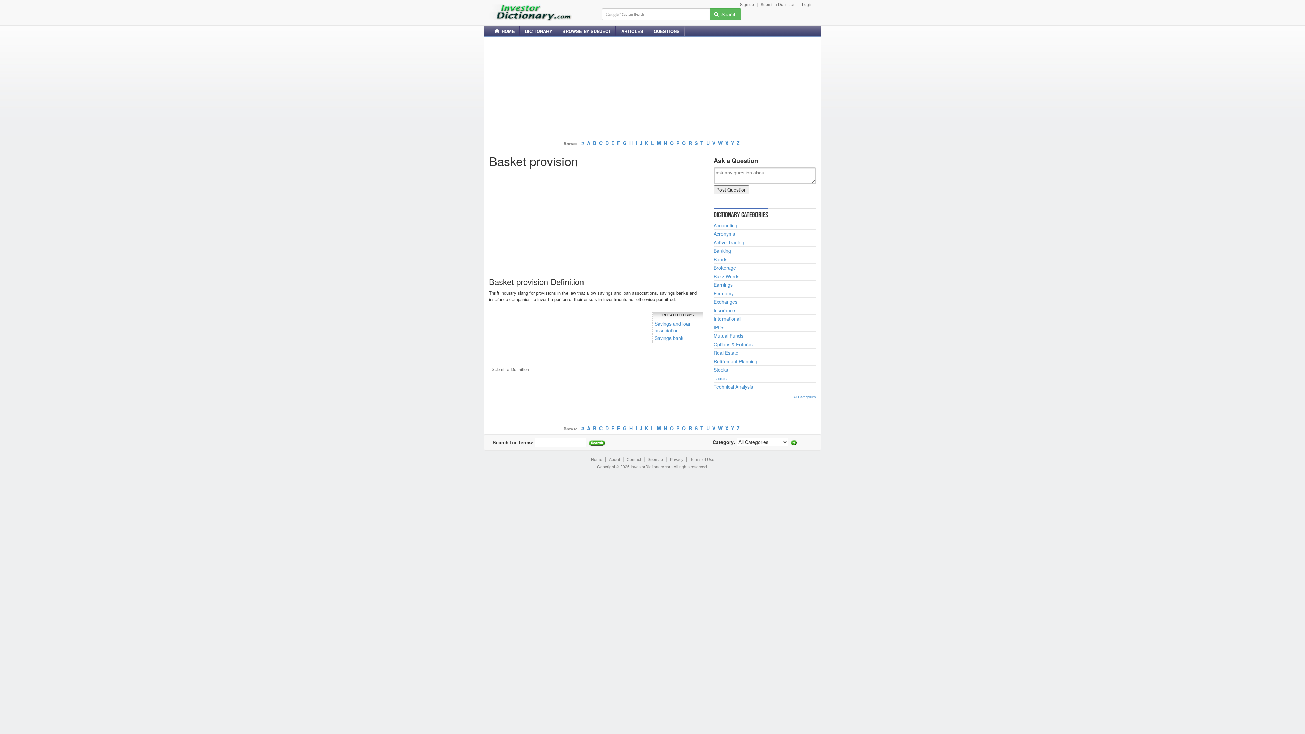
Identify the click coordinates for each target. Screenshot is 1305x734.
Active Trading (729, 242)
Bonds (720, 259)
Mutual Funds (728, 335)
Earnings (723, 284)
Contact (634, 459)
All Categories (804, 396)
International (727, 318)
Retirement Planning (736, 361)
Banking (722, 250)
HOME (507, 31)
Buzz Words (727, 276)
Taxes (720, 378)
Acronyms (724, 233)
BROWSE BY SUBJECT (586, 31)
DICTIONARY (538, 31)
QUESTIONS (667, 31)
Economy (724, 293)
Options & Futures (733, 344)
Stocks (721, 369)
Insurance (724, 310)
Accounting (725, 225)
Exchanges (725, 301)
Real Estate (726, 352)
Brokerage (725, 267)
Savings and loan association (673, 327)
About (614, 459)
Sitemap (655, 459)
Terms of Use (702, 459)
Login (807, 4)
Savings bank (669, 338)
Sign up (747, 4)
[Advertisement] (652, 89)
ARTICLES (632, 31)
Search (728, 14)
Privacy (676, 459)
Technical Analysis (733, 386)
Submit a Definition (778, 4)
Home (596, 459)
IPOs (719, 327)
